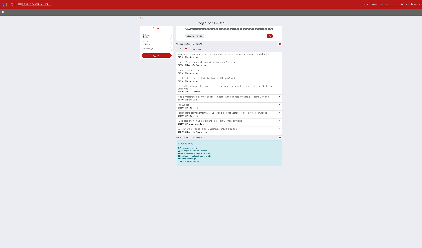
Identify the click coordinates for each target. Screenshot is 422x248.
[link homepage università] (34, 4)
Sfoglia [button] (373, 4)
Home (365, 4)
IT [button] (407, 4)
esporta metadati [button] (198, 49)
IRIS (141, 18)
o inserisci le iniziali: (195, 36)
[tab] (180, 49)
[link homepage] (8, 4)
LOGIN (417, 4)
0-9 (192, 29)
